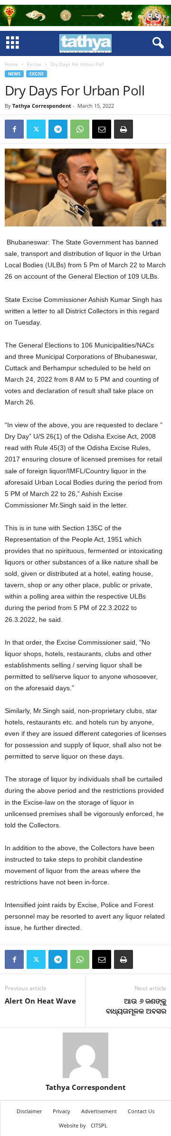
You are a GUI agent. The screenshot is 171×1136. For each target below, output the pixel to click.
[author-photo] (85, 1055)
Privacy (61, 1111)
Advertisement (99, 1111)
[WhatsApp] (79, 129)
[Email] (101, 129)
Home (11, 64)
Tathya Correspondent (41, 105)
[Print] (123, 129)
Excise (34, 64)
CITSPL (99, 1125)
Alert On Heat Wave (40, 1000)
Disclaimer (29, 1111)
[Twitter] (36, 129)
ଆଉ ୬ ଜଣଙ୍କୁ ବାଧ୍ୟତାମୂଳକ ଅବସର (136, 1005)
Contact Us (141, 1111)
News (14, 74)
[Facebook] (14, 129)
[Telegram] (57, 129)
